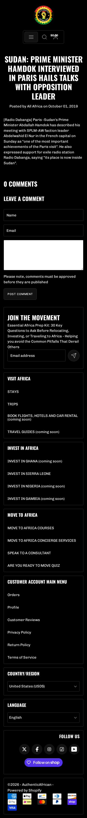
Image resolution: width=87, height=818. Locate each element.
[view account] (55, 37)
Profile (13, 607)
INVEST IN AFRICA (22, 448)
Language (16, 705)
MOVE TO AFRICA (22, 515)
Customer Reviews (23, 620)
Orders (13, 595)
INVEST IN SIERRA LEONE (29, 474)
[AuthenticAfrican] (43, 15)
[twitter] (24, 749)
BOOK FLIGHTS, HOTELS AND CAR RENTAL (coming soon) (43, 417)
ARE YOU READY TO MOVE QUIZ (33, 565)
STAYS (13, 392)
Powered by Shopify (24, 790)
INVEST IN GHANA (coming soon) (34, 461)
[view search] (44, 37)
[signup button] (74, 355)
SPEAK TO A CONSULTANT (29, 553)
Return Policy (18, 645)
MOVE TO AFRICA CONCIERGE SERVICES (41, 540)
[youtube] (74, 749)
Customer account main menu (37, 581)
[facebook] (37, 749)
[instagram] (49, 749)
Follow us (69, 736)
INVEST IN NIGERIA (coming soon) (36, 486)
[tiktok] (62, 749)
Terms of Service (21, 657)
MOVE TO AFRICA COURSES (30, 528)
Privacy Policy (19, 632)
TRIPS (12, 404)
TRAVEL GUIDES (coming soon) (33, 432)
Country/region (23, 673)
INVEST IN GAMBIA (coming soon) (36, 499)
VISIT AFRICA (18, 378)
